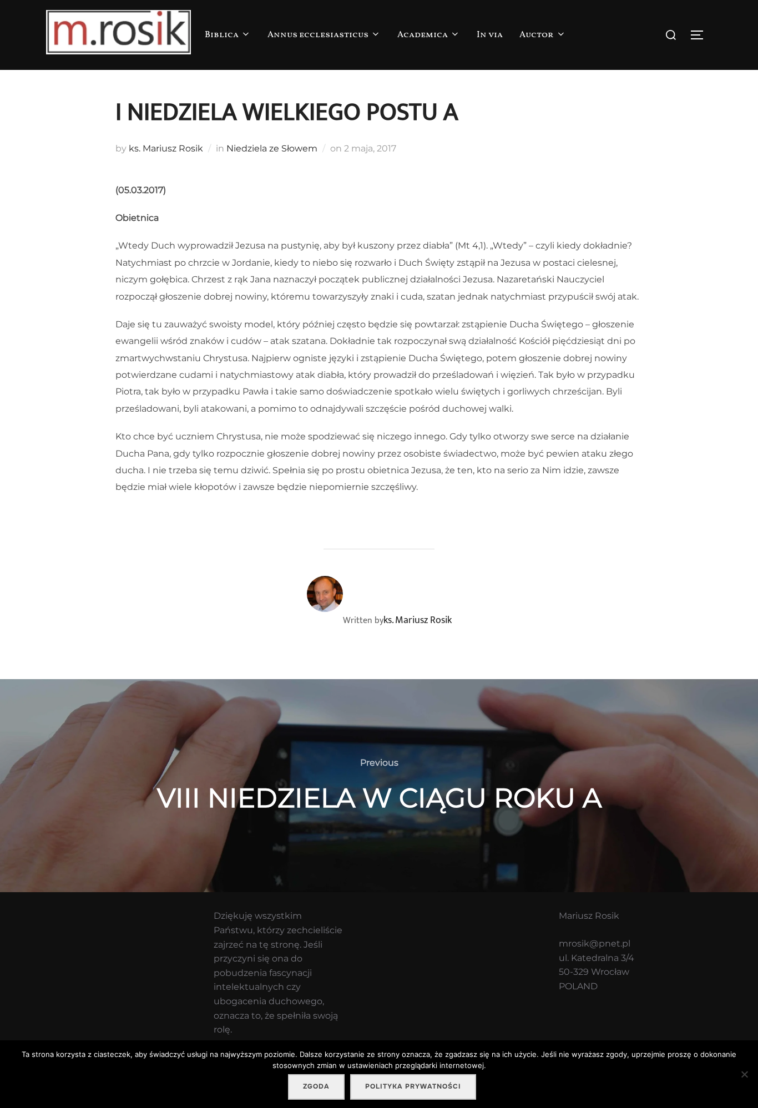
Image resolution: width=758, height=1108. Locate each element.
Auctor (536, 35)
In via (490, 35)
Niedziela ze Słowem (271, 148)
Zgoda (316, 1086)
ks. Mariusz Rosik (166, 148)
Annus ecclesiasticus (317, 35)
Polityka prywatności (413, 1086)
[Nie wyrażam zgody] (744, 1074)
